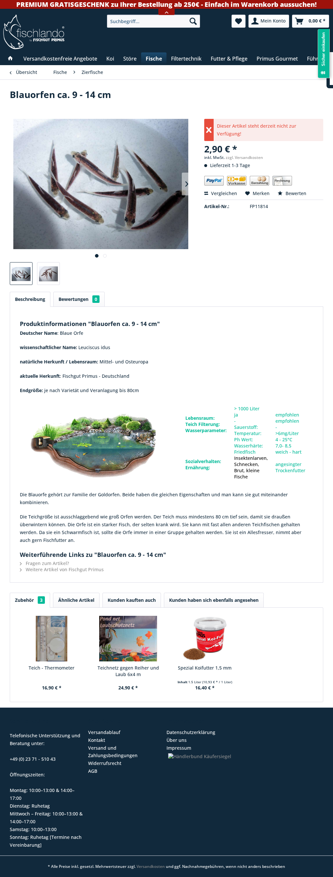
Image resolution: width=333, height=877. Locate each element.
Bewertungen (78, 299)
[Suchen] (193, 21)
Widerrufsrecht (104, 763)
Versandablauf (104, 732)
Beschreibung (30, 299)
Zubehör (29, 600)
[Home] (10, 58)
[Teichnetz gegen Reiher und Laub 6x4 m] (128, 638)
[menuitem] (153, 21)
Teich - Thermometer (51, 668)
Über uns (176, 740)
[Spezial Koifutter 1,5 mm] (204, 638)
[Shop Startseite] (51, 32)
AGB (92, 771)
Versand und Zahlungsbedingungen (113, 752)
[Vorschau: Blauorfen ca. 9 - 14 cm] (48, 273)
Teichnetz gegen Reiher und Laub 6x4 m (128, 671)
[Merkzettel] (239, 21)
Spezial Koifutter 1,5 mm (205, 668)
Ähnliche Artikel (76, 600)
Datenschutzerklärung (190, 732)
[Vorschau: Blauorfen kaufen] (21, 273)
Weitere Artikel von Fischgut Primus (64, 569)
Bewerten (295, 193)
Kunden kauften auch (132, 600)
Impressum (178, 748)
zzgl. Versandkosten (244, 157)
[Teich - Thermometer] (51, 638)
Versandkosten (151, 866)
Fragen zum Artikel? (46, 563)
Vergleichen (223, 193)
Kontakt (96, 740)
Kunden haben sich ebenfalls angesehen (214, 600)
